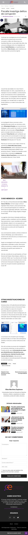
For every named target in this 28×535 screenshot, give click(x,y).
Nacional (12, 6)
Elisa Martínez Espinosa (8, 16)
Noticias (6, 6)
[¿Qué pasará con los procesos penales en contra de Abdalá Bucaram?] (5, 419)
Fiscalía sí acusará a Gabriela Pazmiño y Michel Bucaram (17, 428)
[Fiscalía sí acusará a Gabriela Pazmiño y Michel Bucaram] (5, 429)
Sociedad (12, 8)
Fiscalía (14, 363)
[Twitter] (18, 517)
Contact (16, 523)
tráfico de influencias (6, 365)
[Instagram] (14, 517)
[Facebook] (10, 517)
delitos (9, 363)
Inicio (2, 6)
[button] (3, 2)
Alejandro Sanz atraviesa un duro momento (5, 373)
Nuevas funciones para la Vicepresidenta (21, 372)
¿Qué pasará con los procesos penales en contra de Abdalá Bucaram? (17, 419)
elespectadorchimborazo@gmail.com (14, 508)
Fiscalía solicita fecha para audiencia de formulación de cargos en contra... (18, 409)
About (11, 523)
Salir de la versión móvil (14, 533)
